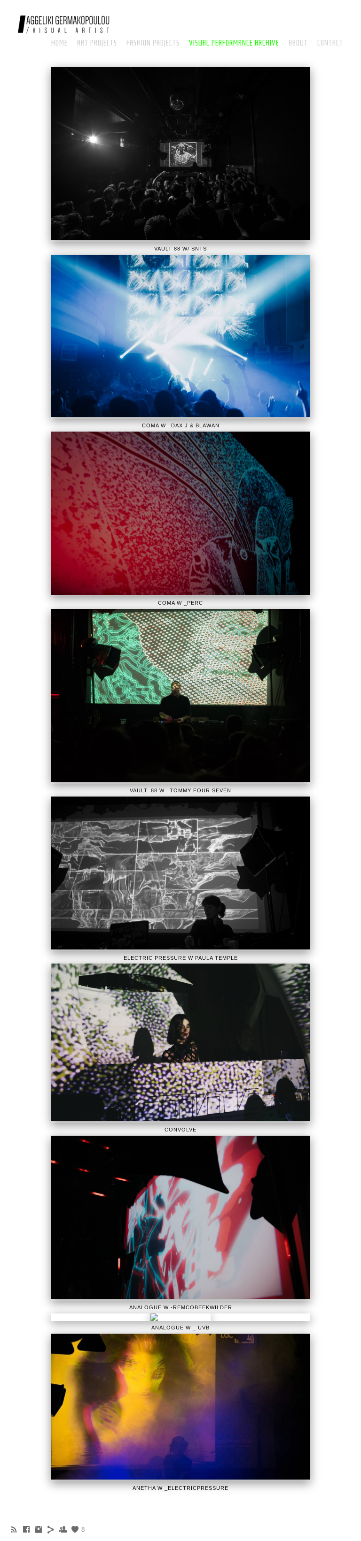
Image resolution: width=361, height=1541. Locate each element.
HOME (59, 42)
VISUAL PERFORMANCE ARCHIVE (234, 42)
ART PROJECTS (97, 42)
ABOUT (298, 42)
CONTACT (330, 42)
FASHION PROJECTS (153, 42)
